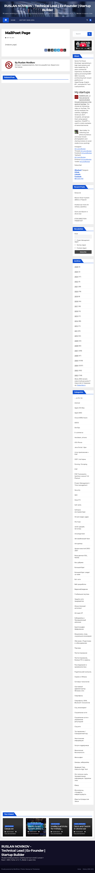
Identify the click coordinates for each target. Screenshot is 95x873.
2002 (76, 375)
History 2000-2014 (27, 20)
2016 (76, 311)
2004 (76, 365)
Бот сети (78, 579)
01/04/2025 (79, 831)
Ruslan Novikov (26, 62)
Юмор (77, 785)
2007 (76, 351)
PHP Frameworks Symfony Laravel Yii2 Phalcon (82, 476)
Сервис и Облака (81, 677)
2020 (76, 291)
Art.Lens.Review (80, 149)
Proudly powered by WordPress (10, 869)
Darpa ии (78, 193)
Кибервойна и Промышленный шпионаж (80, 620)
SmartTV (78, 500)
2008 (76, 346)
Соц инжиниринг (81, 707)
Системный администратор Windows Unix (80, 689)
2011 (76, 331)
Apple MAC (78, 413)
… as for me (78, 398)
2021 (76, 286)
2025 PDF (79, 178)
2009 (76, 341)
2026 (76, 267)
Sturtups (78, 522)
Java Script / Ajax (81, 447)
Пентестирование (81, 653)
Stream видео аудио (82, 517)
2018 (76, 301)
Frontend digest (81, 248)
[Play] (77, 48)
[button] (87, 20)
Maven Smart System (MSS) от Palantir (36, 828)
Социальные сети (81, 712)
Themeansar (36, 869)
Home (13, 20)
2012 (76, 326)
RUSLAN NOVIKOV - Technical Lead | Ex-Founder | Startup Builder (23, 850)
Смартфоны (79, 696)
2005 (76, 361)
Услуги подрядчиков (82, 745)
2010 (76, 336)
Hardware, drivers (81, 437)
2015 (76, 316)
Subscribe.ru (81, 385)
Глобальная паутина (82, 594)
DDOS (77, 423)
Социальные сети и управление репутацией (81, 719)
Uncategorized (80, 534)
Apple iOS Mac (80, 408)
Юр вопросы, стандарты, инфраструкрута (80, 792)
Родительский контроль (83, 672)
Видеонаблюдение (81, 589)
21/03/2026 (33, 831)
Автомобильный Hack (82, 539)
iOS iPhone (78, 442)
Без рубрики (79, 562)
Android (77, 403)
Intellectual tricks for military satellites (59, 828)
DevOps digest (81, 245)
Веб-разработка (80, 584)
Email (76, 233)
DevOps (77, 427)
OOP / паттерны (80, 459)
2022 (76, 282)
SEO (76, 495)
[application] (83, 45)
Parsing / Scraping (81, 464)
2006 (76, 356)
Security (77, 490)
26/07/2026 (10, 831)
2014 (76, 321)
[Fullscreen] (90, 48)
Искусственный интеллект (35, 823)
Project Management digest (82, 241)
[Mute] (88, 48)
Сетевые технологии (82, 682)
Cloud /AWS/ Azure (81, 418)
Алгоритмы (78, 543)
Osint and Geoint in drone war (82, 827)
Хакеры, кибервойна (82, 762)
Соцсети (78, 726)
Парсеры (78, 648)
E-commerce (79, 432)
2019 (76, 296)
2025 (76, 272)
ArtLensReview (86, 153)
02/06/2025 (56, 831)
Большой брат (79, 567)
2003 (76, 370)
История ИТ (79, 613)
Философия (79, 757)
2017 (76, 306)
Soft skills (78, 505)
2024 (76, 277)
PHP (76, 469)
